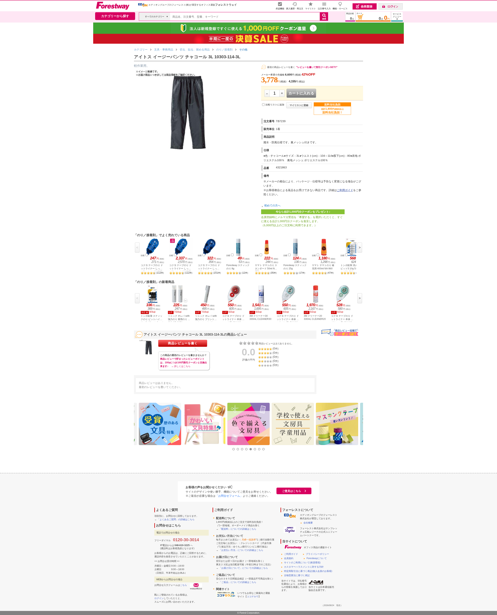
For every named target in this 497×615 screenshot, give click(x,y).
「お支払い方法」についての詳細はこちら (241, 550)
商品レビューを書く (183, 343)
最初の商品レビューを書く (281, 67)
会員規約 (288, 558)
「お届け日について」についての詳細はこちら (243, 568)
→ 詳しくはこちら (180, 366)
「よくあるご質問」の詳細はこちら (176, 519)
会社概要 (308, 522)
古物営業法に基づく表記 (297, 575)
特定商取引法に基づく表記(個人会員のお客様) (308, 571)
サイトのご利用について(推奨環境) (302, 562)
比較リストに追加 (275, 104)
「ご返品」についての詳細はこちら (237, 582)
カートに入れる (301, 93)
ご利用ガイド (345, 190)
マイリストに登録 (299, 105)
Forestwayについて (317, 558)
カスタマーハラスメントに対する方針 (304, 566)
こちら (183, 585)
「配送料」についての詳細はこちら (237, 529)
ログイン (159, 598)
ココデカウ (252, 596)
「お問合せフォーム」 (229, 495)
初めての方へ (272, 205)
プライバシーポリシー (317, 554)
